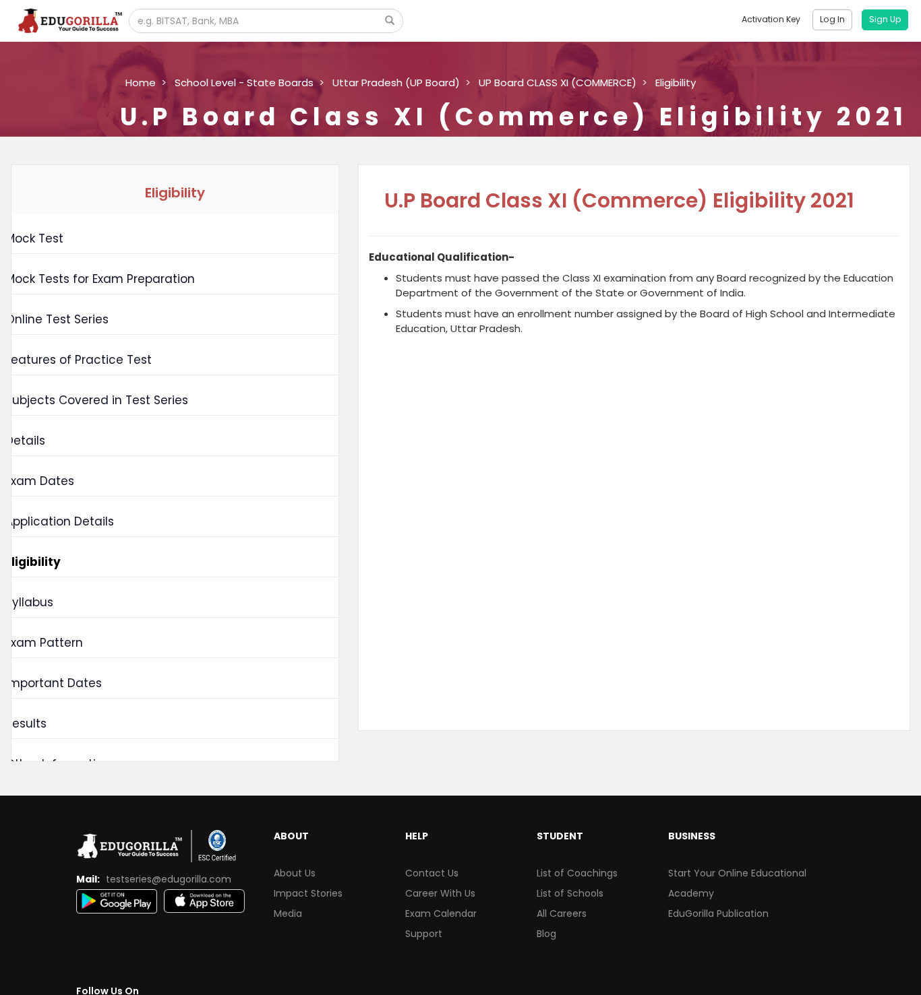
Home (140, 82)
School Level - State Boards (244, 82)
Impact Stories (308, 893)
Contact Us (431, 873)
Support (423, 933)
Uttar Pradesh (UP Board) (396, 82)
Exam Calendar (441, 913)
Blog (546, 933)
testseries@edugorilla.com (168, 879)
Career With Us (440, 893)
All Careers (562, 913)
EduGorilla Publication (718, 913)
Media (288, 913)
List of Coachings (577, 873)
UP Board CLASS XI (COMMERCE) (557, 82)
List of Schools (570, 893)
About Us (295, 873)
